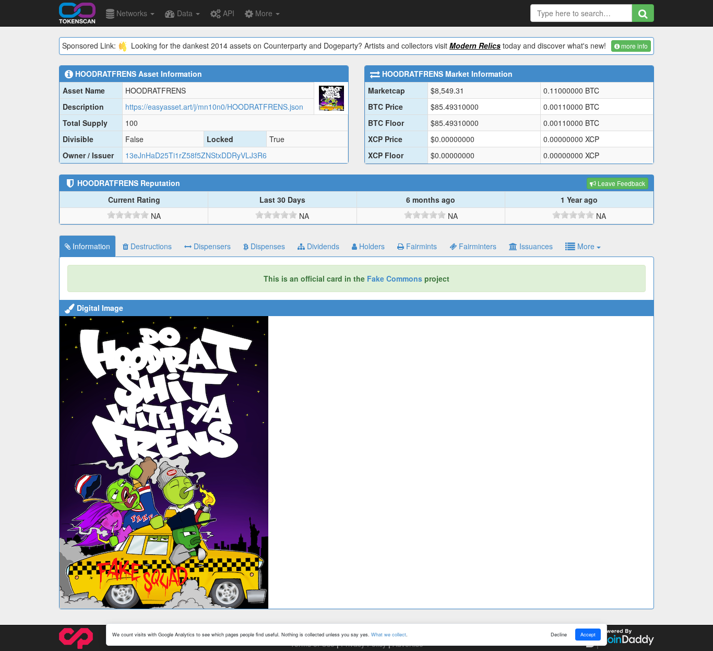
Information (90, 246)
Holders (371, 246)
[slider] (128, 215)
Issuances (535, 246)
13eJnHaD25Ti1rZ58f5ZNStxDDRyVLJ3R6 (196, 155)
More (264, 13)
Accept (588, 634)
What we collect (388, 634)
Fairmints (420, 246)
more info (634, 45)
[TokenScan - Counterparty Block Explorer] (77, 11)
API (227, 13)
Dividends (322, 246)
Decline (559, 634)
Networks (131, 13)
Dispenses (266, 246)
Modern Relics (475, 45)
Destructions (150, 246)
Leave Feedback (620, 183)
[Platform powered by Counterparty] (76, 637)
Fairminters (476, 246)
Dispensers (211, 246)
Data (185, 13)
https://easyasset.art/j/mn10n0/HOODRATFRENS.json (214, 106)
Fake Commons (394, 278)
